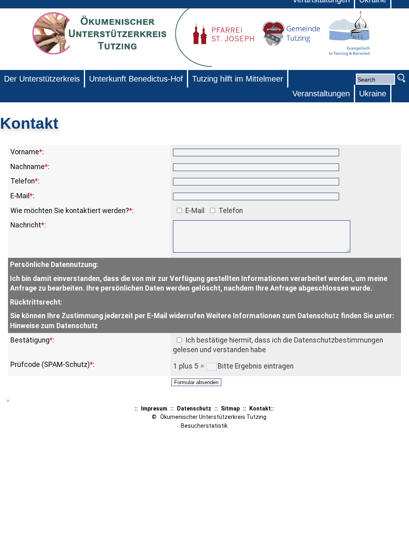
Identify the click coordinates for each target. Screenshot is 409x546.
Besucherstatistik (204, 425)
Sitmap (230, 408)
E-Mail (20, 196)
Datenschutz (194, 408)
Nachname (27, 167)
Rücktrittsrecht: (36, 302)
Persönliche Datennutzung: (54, 265)
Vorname (24, 152)
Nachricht (25, 225)
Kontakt (260, 408)
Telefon (22, 181)
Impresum (154, 408)
